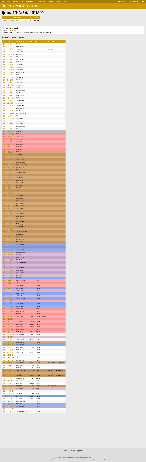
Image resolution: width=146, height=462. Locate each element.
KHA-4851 (10, 93)
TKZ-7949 (10, 234)
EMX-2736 (10, 399)
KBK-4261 (10, 160)
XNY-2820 (10, 126)
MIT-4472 (10, 183)
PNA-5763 (10, 203)
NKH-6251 (10, 375)
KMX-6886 (10, 342)
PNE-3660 (10, 201)
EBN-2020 (10, 75)
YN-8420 (10, 170)
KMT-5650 (10, 167)
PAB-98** (10, 226)
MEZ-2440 (10, 80)
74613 (9, 288)
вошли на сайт (12, 30)
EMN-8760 (10, 113)
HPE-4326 (10, 232)
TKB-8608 (10, 198)
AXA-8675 (10, 306)
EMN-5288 (10, 165)
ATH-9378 (10, 190)
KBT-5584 (10, 339)
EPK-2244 (10, 247)
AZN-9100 (10, 118)
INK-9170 (10, 196)
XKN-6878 (10, 244)
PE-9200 (10, 304)
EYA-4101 (10, 208)
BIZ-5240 (10, 178)
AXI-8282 (10, 319)
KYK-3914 (10, 332)
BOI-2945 (10, 391)
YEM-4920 (10, 324)
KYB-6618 (10, 221)
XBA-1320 (10, 368)
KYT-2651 (10, 121)
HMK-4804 (10, 185)
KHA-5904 (10, 72)
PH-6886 (10, 239)
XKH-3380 (10, 260)
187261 (9, 293)
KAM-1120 (10, 393)
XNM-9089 (10, 252)
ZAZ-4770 (10, 57)
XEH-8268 (10, 386)
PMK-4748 (10, 85)
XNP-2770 (10, 49)
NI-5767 (9, 139)
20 (4, 44)
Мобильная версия (73, 453)
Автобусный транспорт (24, 5)
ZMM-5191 (10, 357)
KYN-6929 (10, 100)
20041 (9, 280)
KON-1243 (10, 406)
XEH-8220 (10, 370)
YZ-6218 (9, 291)
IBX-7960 (10, 88)
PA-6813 (9, 286)
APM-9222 (10, 180)
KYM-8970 (10, 334)
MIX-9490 (10, 352)
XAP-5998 (10, 67)
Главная (65, 451)
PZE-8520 (10, 59)
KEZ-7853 (10, 373)
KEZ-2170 (10, 162)
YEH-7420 (10, 321)
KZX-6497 (10, 347)
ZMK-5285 (10, 255)
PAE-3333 (10, 103)
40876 (9, 283)
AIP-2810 (10, 52)
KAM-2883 (10, 250)
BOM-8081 (10, 268)
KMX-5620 (10, 404)
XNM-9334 (10, 327)
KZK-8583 (10, 314)
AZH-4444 (10, 188)
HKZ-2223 (10, 262)
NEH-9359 (10, 172)
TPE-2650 (10, 229)
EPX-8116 (10, 363)
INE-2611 (10, 193)
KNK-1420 (10, 154)
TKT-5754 (10, 77)
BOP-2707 (10, 157)
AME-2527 (10, 337)
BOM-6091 (10, 134)
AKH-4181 (10, 106)
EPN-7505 (10, 64)
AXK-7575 (10, 301)
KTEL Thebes (19, 20)
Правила (80, 451)
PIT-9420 (10, 360)
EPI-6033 (10, 383)
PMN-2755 (10, 147)
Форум (73, 451)
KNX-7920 (10, 129)
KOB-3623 (10, 214)
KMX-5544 (10, 345)
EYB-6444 (10, 206)
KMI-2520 (10, 401)
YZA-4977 (10, 142)
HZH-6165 (10, 411)
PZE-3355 (10, 224)
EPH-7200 (10, 149)
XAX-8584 (10, 329)
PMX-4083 (10, 131)
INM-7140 (10, 257)
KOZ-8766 (10, 216)
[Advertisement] (73, 431)
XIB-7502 (10, 316)
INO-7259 (10, 98)
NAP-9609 (10, 311)
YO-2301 (10, 296)
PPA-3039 (10, 116)
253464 (9, 298)
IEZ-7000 (10, 378)
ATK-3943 (10, 82)
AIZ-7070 (10, 136)
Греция (7, 20)
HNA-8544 (10, 211)
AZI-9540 (10, 355)
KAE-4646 (10, 270)
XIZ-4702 (10, 365)
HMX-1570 (10, 152)
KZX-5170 (10, 62)
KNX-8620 (10, 95)
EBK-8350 (10, 44)
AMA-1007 (10, 237)
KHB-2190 (10, 350)
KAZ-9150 (10, 242)
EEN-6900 (10, 381)
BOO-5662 (10, 70)
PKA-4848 (10, 396)
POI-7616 (10, 124)
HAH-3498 (10, 175)
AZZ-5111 (10, 388)
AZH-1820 (10, 278)
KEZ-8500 (10, 90)
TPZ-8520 (10, 111)
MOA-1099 (10, 144)
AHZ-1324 (10, 275)
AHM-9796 (10, 54)
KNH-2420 (10, 309)
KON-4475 (10, 409)
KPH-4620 (10, 273)
